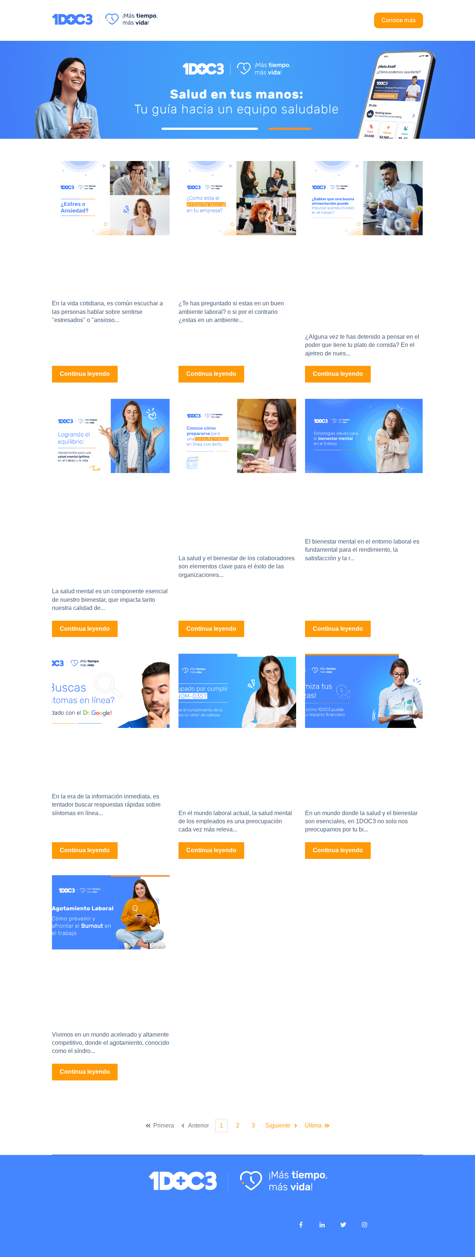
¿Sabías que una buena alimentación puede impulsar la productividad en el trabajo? (357, 281)
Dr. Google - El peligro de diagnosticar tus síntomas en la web (111, 756)
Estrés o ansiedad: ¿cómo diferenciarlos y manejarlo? (107, 264)
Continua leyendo (85, 374)
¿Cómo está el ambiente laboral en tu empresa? (231, 264)
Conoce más (398, 20)
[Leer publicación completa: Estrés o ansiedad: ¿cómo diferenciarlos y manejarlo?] (111, 198)
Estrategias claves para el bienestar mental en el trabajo (357, 502)
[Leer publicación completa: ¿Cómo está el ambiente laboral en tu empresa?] (237, 198)
